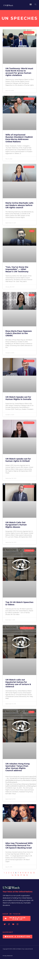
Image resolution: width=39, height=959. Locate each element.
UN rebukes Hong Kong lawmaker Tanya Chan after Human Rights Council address (17, 767)
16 (18, 875)
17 (21, 875)
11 (28, 873)
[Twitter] (5, 924)
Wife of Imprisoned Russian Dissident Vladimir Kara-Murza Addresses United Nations (19, 138)
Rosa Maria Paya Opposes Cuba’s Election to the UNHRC (18, 333)
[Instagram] (18, 924)
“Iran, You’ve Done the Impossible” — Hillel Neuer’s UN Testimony (16, 269)
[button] (30, 4)
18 (24, 875)
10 (25, 873)
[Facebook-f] (9, 924)
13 (34, 873)
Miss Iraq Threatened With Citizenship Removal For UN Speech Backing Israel (19, 845)
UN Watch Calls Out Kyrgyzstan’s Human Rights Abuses (16, 524)
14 (12, 875)
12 (31, 873)
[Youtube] (13, 924)
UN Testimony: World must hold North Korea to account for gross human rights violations (19, 71)
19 (27, 875)
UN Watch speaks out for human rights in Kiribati (18, 460)
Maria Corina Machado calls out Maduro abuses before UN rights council (19, 205)
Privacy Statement (8, 955)
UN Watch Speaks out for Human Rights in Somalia (18, 398)
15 (15, 875)
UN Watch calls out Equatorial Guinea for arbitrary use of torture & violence (18, 683)
